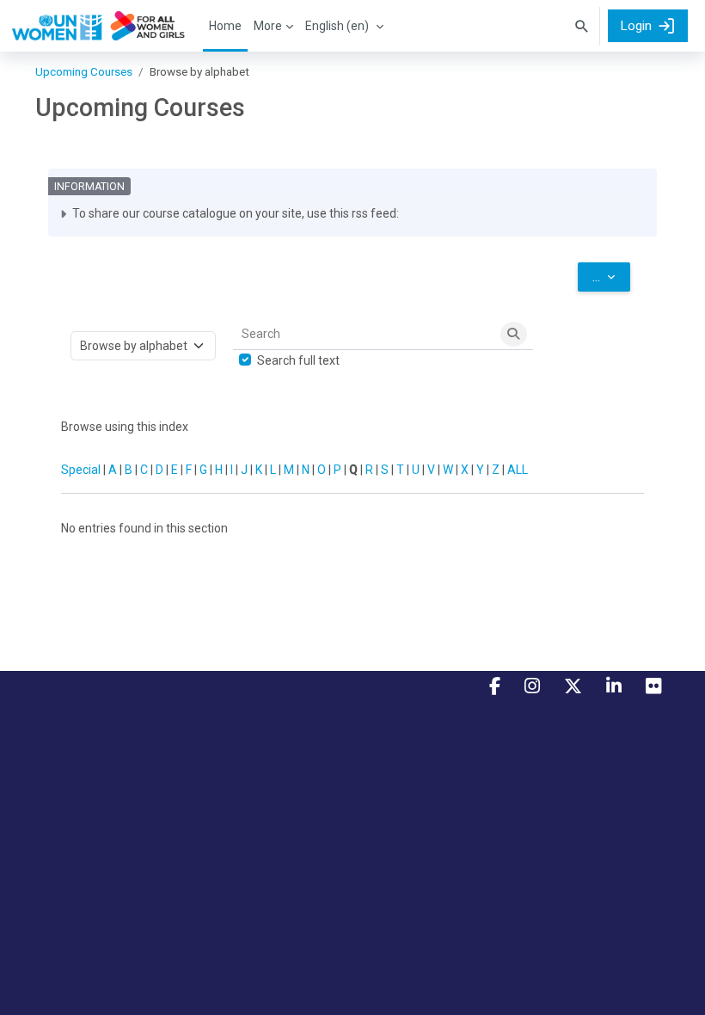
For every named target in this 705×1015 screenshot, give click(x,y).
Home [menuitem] (225, 26)
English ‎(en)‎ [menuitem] (337, 26)
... (611, 276)
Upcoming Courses (83, 71)
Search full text (298, 360)
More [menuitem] (268, 26)
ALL (517, 470)
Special (81, 470)
